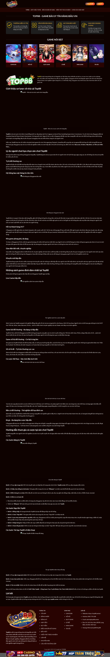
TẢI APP (43, 613)
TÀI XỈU (68, 628)
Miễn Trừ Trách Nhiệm (63, 10)
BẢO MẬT (44, 631)
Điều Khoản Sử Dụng (48, 10)
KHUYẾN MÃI (45, 640)
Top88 (27, 10)
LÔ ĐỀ (68, 622)
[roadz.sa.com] (14, 4)
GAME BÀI (69, 613)
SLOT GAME (69, 619)
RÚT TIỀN (44, 625)
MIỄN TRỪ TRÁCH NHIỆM (49, 634)
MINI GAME (69, 625)
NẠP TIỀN (44, 622)
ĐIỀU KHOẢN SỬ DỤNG (48, 628)
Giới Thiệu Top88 (36, 10)
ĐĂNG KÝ (44, 619)
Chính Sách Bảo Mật (78, 10)
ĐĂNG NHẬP (45, 616)
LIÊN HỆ (43, 637)
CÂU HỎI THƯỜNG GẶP (48, 643)
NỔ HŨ (68, 616)
